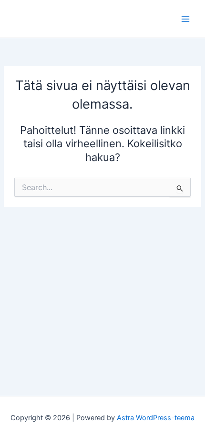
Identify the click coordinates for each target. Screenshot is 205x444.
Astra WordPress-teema (156, 418)
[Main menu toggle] (185, 19)
